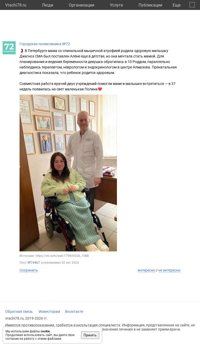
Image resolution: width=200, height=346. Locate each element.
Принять (90, 335)
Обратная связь (19, 311)
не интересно (169, 270)
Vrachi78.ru (15, 5)
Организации (81, 5)
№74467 (34, 262)
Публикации (150, 5)
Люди (47, 5)
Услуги (116, 5)
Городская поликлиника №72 (45, 44)
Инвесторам (49, 311)
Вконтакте (74, 311)
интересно (146, 270)
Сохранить (29, 270)
